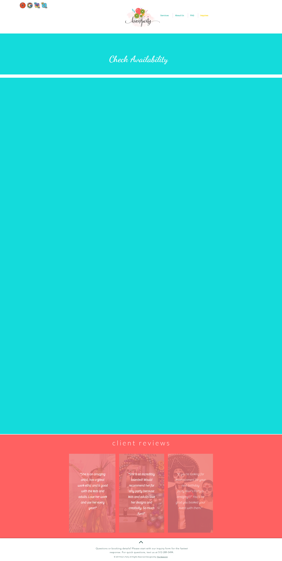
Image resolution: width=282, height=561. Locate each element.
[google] (30, 5)
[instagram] (37, 5)
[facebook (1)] (44, 5)
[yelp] (23, 5)
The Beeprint (162, 557)
